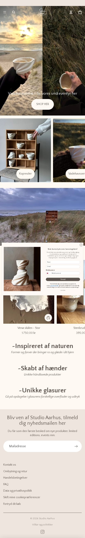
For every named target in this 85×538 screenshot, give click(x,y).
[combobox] (48, 273)
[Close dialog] (81, 244)
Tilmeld (63, 279)
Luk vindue (62, 290)
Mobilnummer (50, 270)
